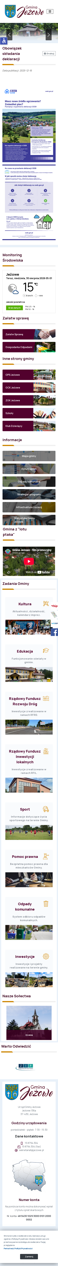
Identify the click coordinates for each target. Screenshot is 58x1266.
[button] (29, 334)
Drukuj (50, 53)
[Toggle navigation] (50, 11)
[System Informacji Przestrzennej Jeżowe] (53, 615)
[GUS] (29, 1067)
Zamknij (29, 1256)
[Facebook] (53, 632)
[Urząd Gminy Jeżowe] (24, 11)
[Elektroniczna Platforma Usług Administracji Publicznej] (53, 623)
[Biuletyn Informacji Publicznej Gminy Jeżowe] (53, 606)
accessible (4, 41)
